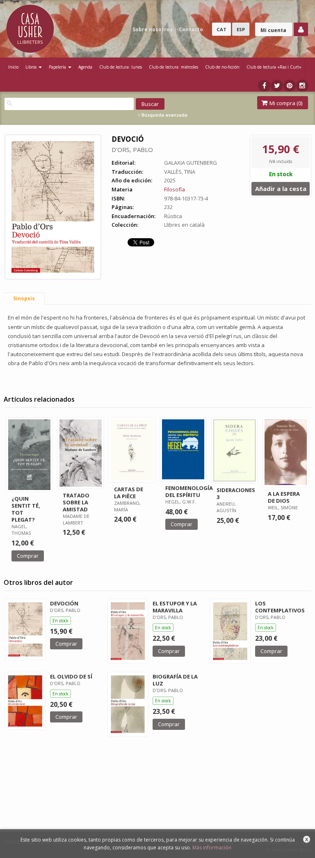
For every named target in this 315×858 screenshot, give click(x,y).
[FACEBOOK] (264, 86)
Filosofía (174, 189)
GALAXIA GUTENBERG (190, 162)
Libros (31, 67)
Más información (211, 847)
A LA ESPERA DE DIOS (284, 497)
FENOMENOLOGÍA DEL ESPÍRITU (189, 491)
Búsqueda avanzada (163, 115)
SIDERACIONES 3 (236, 493)
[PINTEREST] (289, 86)
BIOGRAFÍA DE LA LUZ (175, 680)
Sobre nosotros (152, 29)
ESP (241, 29)
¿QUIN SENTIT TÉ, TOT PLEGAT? (25, 509)
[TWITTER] (277, 86)
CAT (221, 29)
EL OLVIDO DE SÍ (71, 676)
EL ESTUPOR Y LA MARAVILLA (175, 607)
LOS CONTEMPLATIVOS (280, 607)
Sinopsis (24, 298)
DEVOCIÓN (64, 603)
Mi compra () (285, 103)
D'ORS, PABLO (132, 149)
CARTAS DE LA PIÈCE (128, 492)
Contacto (191, 29)
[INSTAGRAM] (302, 86)
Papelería (58, 67)
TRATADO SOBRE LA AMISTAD (76, 502)
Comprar (28, 555)
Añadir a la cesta (280, 188)
